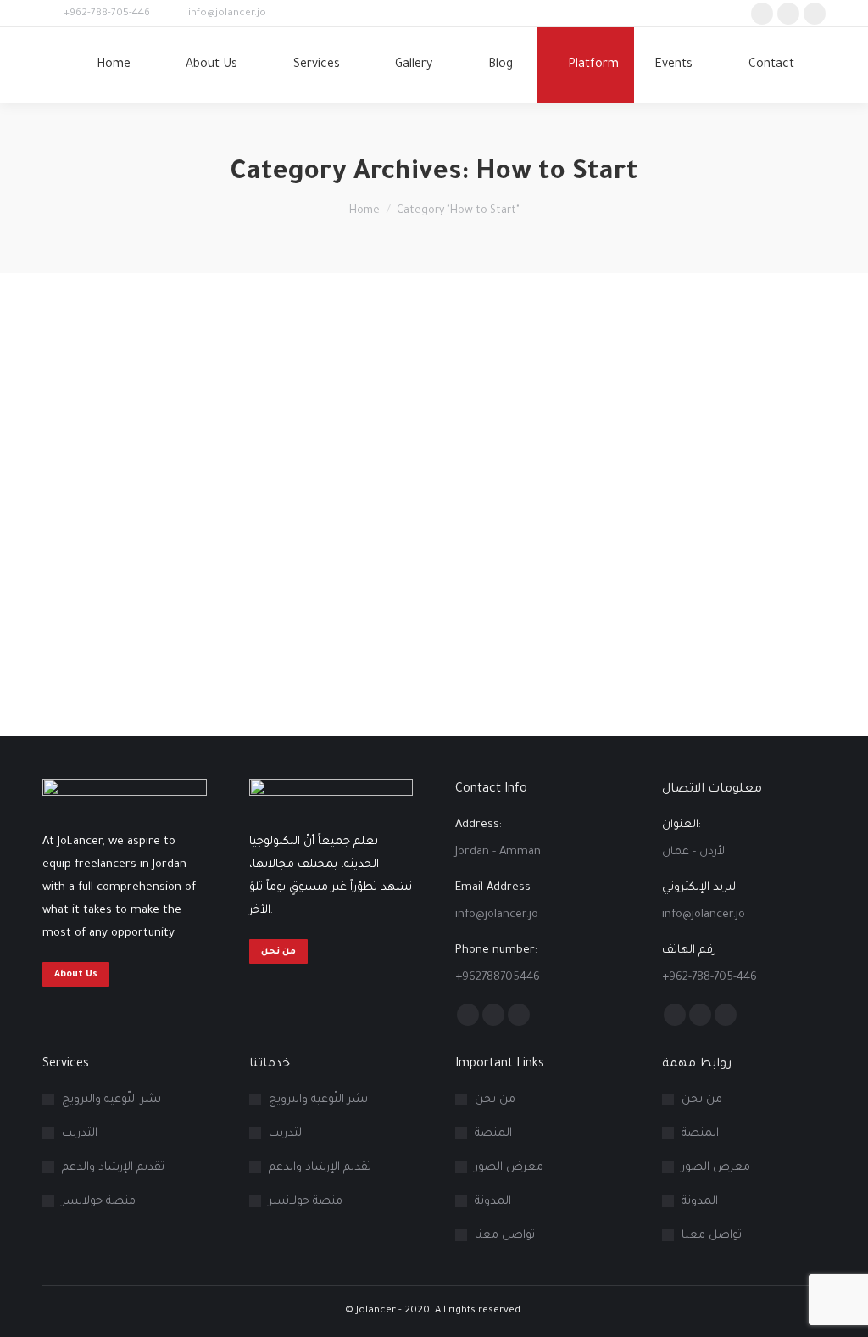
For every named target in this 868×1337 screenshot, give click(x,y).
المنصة (493, 1133)
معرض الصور (509, 1167)
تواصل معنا (505, 1235)
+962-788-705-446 (107, 14)
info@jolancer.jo (227, 14)
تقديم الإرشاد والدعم (113, 1167)
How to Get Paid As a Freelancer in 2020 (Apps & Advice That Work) (416, 560)
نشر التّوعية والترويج (111, 1100)
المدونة (493, 1201)
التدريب (79, 1133)
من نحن (495, 1100)
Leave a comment (157, 586)
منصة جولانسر (99, 1201)
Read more (69, 698)
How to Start (72, 586)
